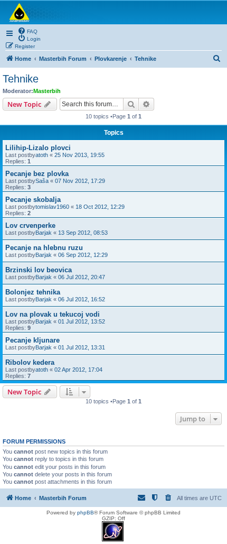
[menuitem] (27, 30)
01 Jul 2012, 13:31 (81, 347)
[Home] (113, 12)
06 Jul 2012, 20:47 (81, 277)
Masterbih (47, 91)
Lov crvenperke (30, 225)
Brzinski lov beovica (38, 270)
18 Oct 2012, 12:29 (100, 207)
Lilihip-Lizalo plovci (38, 148)
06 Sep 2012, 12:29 (83, 255)
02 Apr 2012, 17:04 (78, 369)
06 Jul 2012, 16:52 (81, 299)
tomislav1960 (52, 207)
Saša (42, 181)
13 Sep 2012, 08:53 (83, 232)
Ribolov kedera (29, 362)
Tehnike (21, 79)
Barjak (43, 232)
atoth (41, 155)
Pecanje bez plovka (37, 174)
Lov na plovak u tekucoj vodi (52, 314)
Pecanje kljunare (32, 340)
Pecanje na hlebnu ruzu (44, 248)
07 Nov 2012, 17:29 (80, 181)
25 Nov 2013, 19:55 (79, 155)
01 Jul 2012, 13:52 (81, 321)
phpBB (85, 512)
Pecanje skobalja (33, 200)
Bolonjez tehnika (32, 292)
